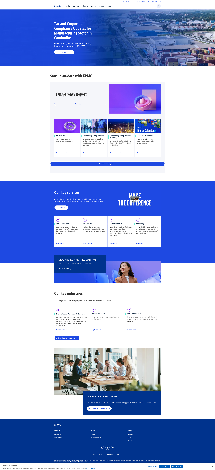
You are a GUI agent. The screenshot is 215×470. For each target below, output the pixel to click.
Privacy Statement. (91, 468)
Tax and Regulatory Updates (93, 136)
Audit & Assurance (63, 224)
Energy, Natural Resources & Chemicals (70, 314)
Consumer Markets (134, 314)
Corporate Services (116, 224)
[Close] (212, 466)
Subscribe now (64, 268)
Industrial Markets (98, 314)
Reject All (164, 466)
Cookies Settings (152, 466)
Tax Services (87, 224)
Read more (64, 52)
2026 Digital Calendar (145, 136)
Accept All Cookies (177, 466)
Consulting (140, 224)
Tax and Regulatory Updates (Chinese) (120, 137)
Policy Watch (61, 136)
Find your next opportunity (97, 408)
